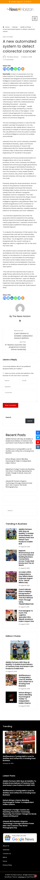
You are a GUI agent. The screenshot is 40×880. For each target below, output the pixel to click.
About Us (6, 846)
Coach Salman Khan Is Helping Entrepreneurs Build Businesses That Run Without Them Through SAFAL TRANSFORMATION (26, 596)
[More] (22, 69)
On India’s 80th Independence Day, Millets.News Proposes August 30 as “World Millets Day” (26, 577)
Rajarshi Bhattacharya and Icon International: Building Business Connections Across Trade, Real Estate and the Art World (26, 558)
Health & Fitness (8, 37)
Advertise (6, 850)
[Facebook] (4, 69)
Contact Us (7, 854)
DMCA (5, 857)
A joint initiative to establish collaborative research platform (23, 334)
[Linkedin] (11, 69)
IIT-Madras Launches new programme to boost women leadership (15, 346)
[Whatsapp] (15, 69)
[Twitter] (8, 69)
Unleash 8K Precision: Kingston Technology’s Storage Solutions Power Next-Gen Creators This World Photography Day (19, 484)
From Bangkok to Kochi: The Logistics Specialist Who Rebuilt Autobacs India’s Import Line (26, 616)
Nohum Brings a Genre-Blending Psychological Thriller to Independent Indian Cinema (18, 461)
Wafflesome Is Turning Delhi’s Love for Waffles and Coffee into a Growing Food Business (20, 451)
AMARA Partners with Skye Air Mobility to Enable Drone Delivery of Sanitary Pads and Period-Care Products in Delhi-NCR (19, 441)
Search (8, 417)
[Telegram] (19, 69)
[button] (16, 770)
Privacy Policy (7, 865)
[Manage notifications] (35, 875)
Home (5, 861)
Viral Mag (21, 877)
